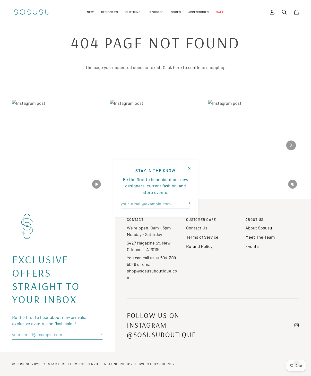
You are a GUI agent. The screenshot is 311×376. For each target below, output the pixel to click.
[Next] (291, 145)
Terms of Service (202, 237)
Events (252, 246)
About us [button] (254, 220)
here (177, 67)
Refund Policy (199, 246)
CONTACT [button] (135, 220)
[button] (90, 12)
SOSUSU (24, 364)
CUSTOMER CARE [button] (201, 220)
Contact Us (196, 227)
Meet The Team (260, 237)
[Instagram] (296, 325)
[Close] (191, 166)
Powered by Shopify (155, 364)
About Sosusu (258, 227)
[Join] (186, 203)
